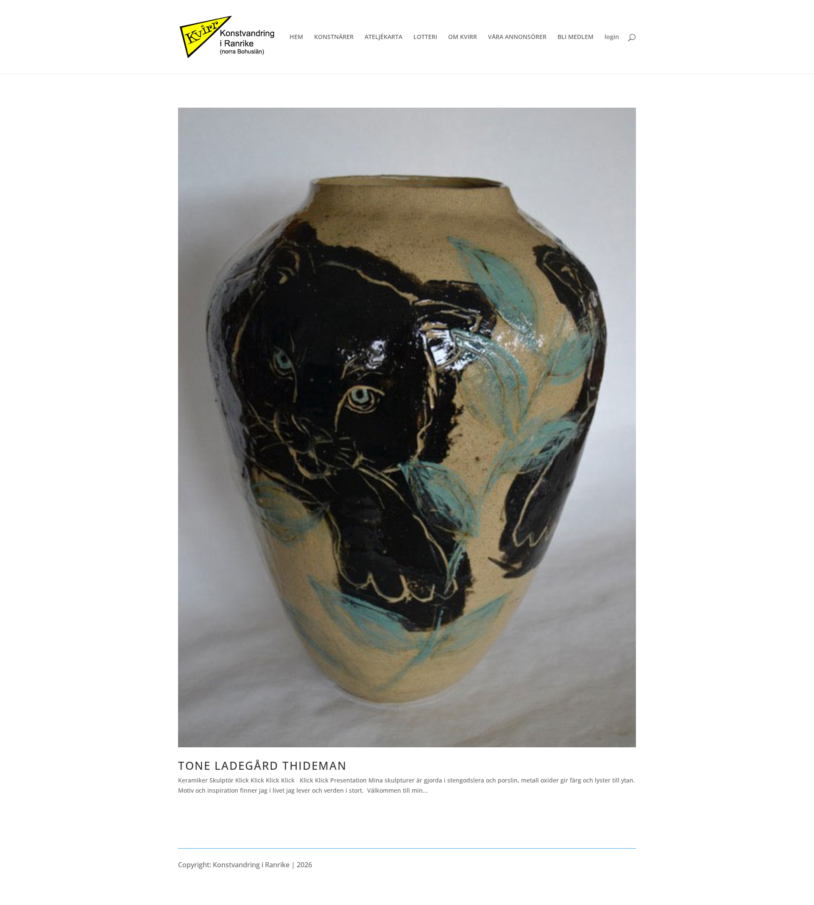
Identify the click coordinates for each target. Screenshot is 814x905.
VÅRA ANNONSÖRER (517, 37)
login (612, 37)
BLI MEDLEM (576, 37)
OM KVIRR (462, 37)
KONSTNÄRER (334, 37)
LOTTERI (425, 37)
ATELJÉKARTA (383, 37)
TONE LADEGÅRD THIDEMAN (262, 765)
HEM (296, 37)
